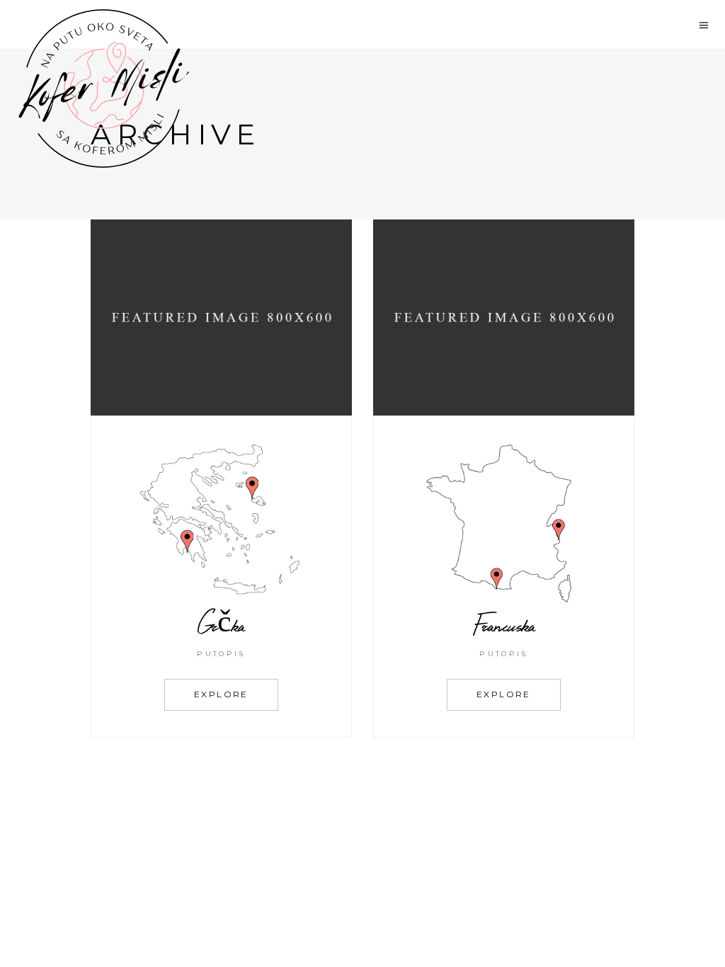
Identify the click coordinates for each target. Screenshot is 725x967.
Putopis (221, 653)
